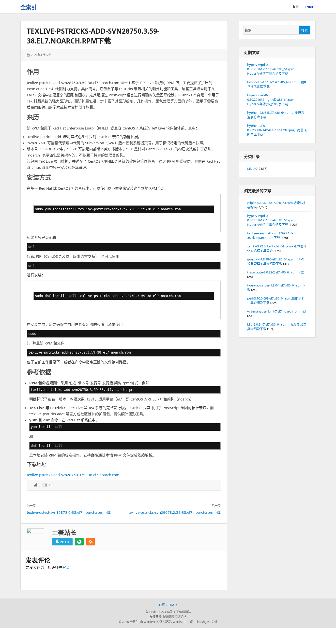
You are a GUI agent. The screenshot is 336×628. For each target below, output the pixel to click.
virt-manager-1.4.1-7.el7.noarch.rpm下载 (276, 311)
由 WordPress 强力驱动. (156, 622)
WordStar (179, 622)
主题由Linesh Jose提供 (202, 622)
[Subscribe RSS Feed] (90, 541)
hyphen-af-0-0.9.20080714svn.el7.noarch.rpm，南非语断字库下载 (277, 130)
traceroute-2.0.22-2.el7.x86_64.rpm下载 (275, 272)
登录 (66, 567)
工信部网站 (183, 612)
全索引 (28, 7)
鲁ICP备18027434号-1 (160, 612)
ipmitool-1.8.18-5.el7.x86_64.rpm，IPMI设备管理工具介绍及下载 (275, 261)
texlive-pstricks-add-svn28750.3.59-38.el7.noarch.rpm (73, 474)
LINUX (252, 168)
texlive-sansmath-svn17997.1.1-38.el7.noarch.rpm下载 (270, 235)
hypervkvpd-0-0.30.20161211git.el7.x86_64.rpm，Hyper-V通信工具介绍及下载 (272, 69)
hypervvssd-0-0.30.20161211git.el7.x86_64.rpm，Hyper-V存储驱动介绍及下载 (272, 99)
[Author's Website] (79, 541)
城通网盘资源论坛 (174, 617)
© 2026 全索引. (129, 622)
